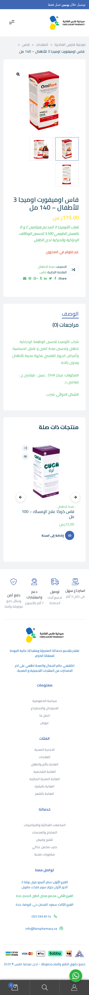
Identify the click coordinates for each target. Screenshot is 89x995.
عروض (44, 723)
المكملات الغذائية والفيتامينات (44, 825)
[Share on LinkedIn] (45, 278)
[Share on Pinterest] (29, 278)
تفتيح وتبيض (44, 840)
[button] (18, 74)
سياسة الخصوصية (44, 701)
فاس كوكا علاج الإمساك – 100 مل (48, 514)
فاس (42, 272)
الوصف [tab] (70, 314)
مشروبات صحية (44, 854)
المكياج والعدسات (44, 832)
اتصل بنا (44, 715)
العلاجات (44, 757)
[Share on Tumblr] (41, 278)
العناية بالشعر (44, 794)
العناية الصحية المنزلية (44, 779)
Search (44, 987)
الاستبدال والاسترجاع (44, 708)
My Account (74, 987)
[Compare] (73, 269)
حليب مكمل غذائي (44, 847)
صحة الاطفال (46, 267)
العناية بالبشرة (44, 786)
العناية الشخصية (45, 772)
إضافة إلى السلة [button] (53, 535)
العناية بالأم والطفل (44, 764)
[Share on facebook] (55, 278)
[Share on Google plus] (35, 278)
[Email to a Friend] (24, 278)
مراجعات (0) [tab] (65, 325)
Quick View (25, 456)
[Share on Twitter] (50, 278)
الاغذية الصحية (44, 750)
